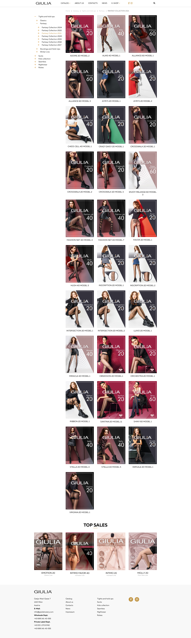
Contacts (92, 3)
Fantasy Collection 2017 (51, 45)
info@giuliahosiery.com (43, 612)
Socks (40, 56)
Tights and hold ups (46, 17)
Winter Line (45, 52)
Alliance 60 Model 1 (143, 56)
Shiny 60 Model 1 (143, 422)
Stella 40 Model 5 (111, 467)
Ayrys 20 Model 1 (111, 101)
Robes (41, 68)
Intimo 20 (111, 573)
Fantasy (43, 23)
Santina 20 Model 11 (111, 422)
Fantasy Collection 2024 (52, 27)
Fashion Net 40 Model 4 (80, 240)
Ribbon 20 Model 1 (80, 422)
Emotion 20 (48, 573)
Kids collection (44, 59)
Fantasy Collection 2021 (51, 33)
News (104, 3)
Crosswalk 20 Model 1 (142, 147)
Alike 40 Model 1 (111, 56)
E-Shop (115, 3)
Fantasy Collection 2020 (52, 36)
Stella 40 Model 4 (80, 467)
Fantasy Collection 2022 (52, 30)
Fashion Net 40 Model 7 (111, 240)
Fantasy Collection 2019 (52, 39)
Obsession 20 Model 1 (111, 376)
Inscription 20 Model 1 (111, 285)
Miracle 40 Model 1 (79, 376)
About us (79, 3)
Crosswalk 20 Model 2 (79, 192)
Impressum (70, 612)
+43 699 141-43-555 (42, 619)
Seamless (42, 62)
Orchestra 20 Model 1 (143, 376)
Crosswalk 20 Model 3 (111, 192)
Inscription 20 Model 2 (142, 286)
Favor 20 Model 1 (142, 240)
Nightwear (42, 65)
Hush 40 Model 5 (80, 286)
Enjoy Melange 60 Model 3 (142, 193)
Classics (43, 21)
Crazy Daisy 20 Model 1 (111, 147)
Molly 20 (142, 573)
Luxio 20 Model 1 (143, 331)
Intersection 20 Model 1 (79, 331)
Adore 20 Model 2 (79, 56)
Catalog (65, 3)
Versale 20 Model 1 (142, 467)
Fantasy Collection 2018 (52, 42)
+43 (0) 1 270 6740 (42, 625)
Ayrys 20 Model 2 (142, 101)
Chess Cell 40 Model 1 (80, 147)
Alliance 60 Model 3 (80, 101)
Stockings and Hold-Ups (50, 49)
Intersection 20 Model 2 (111, 331)
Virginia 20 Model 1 (79, 512)
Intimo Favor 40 (79, 573)
